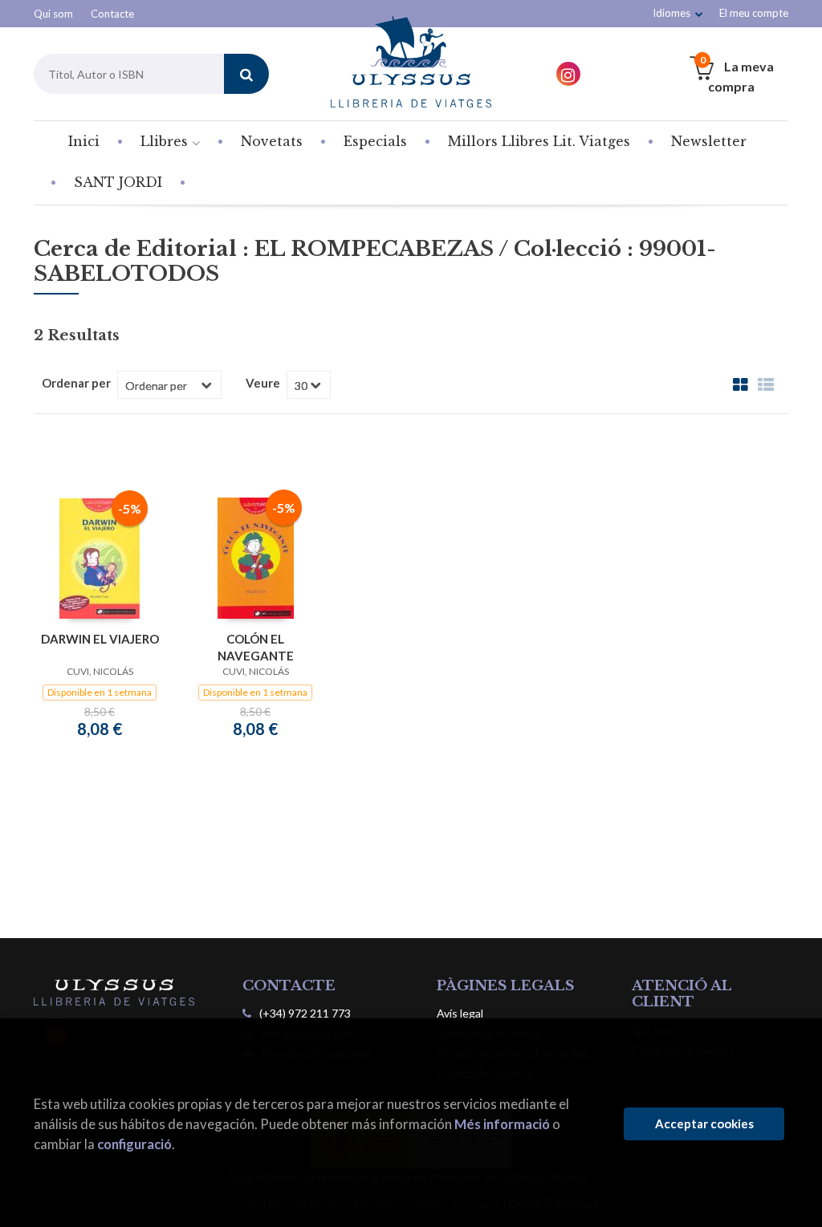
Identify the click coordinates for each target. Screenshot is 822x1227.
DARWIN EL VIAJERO (100, 639)
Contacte (112, 13)
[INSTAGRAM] (568, 74)
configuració (134, 1144)
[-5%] (99, 557)
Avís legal (460, 1013)
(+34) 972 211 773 (305, 1013)
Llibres (166, 141)
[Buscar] (246, 74)
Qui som (53, 13)
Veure (263, 382)
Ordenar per (76, 382)
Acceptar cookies (704, 1123)
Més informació (502, 1123)
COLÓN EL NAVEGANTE (256, 647)
